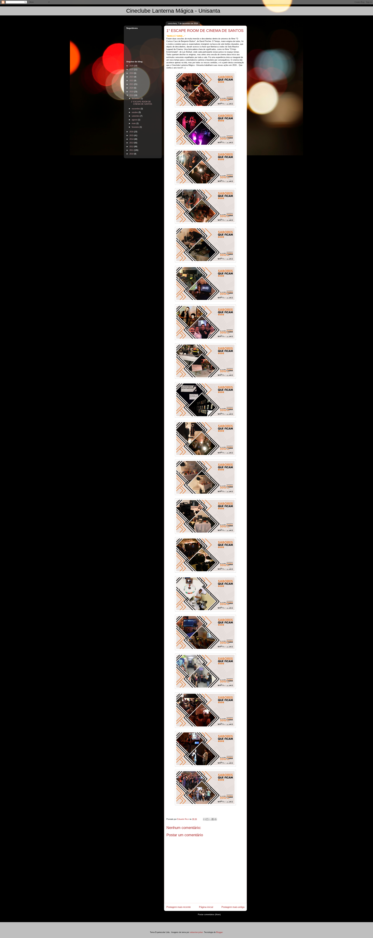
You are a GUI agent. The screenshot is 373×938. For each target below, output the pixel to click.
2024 (131, 73)
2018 (131, 95)
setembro (136, 116)
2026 (131, 66)
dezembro (136, 98)
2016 (131, 132)
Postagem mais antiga (232, 907)
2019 (131, 92)
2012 (131, 146)
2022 (131, 80)
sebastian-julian (196, 932)
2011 (131, 150)
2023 (131, 77)
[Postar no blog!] (207, 819)
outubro (135, 112)
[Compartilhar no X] (210, 819)
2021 (131, 84)
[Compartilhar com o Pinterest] (215, 819)
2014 (131, 139)
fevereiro (136, 127)
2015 (131, 135)
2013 (131, 143)
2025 (131, 69)
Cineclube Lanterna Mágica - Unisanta (173, 11)
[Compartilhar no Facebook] (212, 819)
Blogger (219, 932)
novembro (136, 109)
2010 (131, 154)
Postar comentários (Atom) (209, 914)
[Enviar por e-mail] (204, 819)
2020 (131, 88)
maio (134, 123)
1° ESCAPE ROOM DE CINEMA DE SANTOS (141, 103)
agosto (135, 120)
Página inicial (206, 907)
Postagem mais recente (178, 907)
